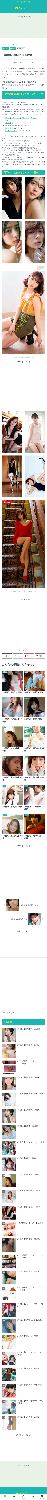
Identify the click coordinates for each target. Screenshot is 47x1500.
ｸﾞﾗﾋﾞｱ (6, 49)
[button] (40, 655)
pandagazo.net (32, 591)
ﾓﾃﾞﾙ (13, 49)
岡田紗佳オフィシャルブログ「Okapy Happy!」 (21, 118)
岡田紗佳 (21, 49)
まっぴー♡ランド (11, 131)
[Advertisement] (23, 27)
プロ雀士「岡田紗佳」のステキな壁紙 (23, 357)
